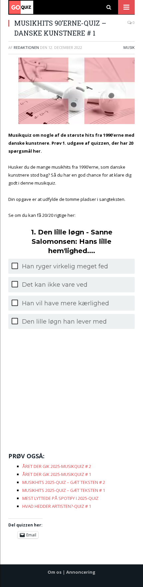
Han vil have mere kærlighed (65, 303)
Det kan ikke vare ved (54, 284)
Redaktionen (26, 47)
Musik (129, 47)
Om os (55, 572)
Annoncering (80, 572)
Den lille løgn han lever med (64, 321)
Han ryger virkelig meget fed (65, 266)
